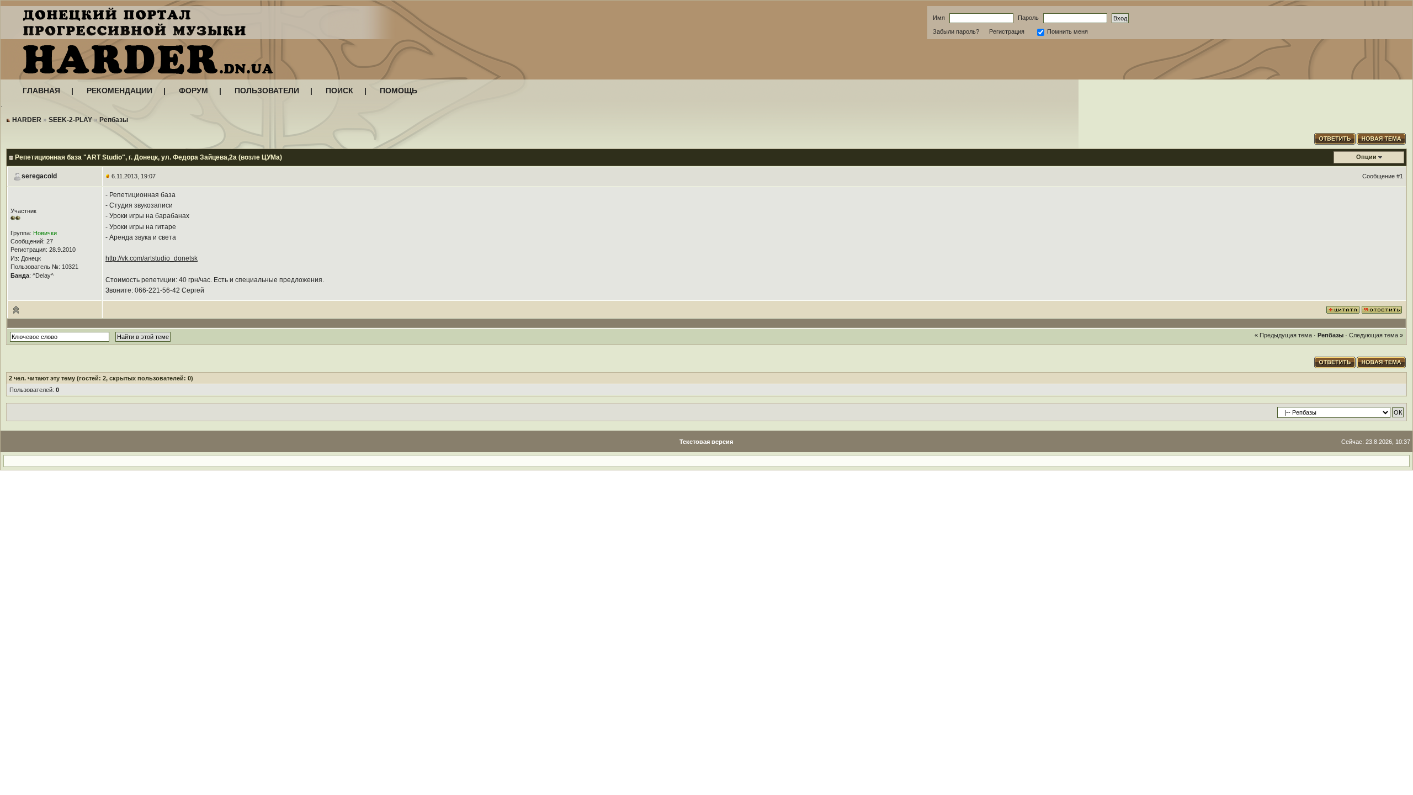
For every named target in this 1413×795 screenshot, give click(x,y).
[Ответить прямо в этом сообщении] (1382, 309)
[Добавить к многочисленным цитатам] (1343, 309)
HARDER (26, 120)
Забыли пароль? (956, 31)
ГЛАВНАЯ (41, 90)
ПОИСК (339, 90)
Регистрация (1006, 31)
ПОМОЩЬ (398, 90)
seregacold (39, 176)
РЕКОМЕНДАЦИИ (119, 90)
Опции (1366, 156)
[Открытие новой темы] (1382, 137)
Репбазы (113, 120)
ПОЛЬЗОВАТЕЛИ (267, 90)
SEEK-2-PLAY (70, 120)
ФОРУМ (193, 90)
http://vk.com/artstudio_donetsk (151, 258)
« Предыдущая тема (1283, 335)
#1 (1399, 176)
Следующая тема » (1376, 335)
